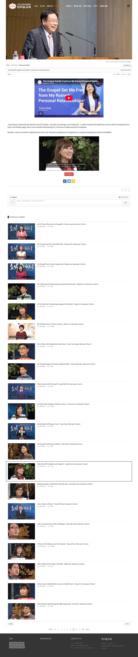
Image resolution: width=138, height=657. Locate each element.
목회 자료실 (87, 6)
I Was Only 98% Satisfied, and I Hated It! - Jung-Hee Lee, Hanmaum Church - (29, 70)
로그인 (42, 6)
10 (83, 629)
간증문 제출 (104, 6)
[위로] (122, 189)
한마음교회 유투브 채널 (16, 643)
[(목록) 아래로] (125, 189)
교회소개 (50, 6)
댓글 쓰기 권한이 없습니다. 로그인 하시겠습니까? (30, 201)
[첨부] (128, 189)
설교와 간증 (59, 6)
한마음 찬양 (78, 6)
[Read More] (69, 231)
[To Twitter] (69, 180)
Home (36, 6)
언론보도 (69, 6)
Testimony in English (125, 61)
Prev (50, 629)
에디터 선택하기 (124, 197)
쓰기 (128, 623)
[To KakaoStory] (73, 180)
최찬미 (9, 74)
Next (87, 629)
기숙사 (95, 6)
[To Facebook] (65, 180)
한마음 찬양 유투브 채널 (17, 647)
